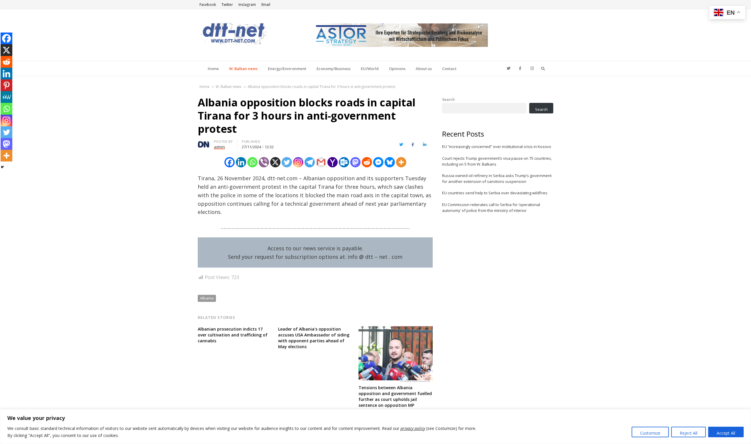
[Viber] (264, 162)
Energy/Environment (287, 68)
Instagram (247, 4)
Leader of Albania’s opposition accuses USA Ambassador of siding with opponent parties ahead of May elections (313, 337)
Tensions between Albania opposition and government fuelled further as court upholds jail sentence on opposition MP (395, 396)
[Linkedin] (241, 162)
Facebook (207, 4)
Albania (207, 298)
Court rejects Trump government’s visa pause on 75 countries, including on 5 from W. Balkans (497, 161)
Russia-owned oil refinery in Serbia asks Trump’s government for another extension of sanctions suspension (497, 178)
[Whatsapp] (252, 162)
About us (424, 68)
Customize (650, 433)
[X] (275, 162)
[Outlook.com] (344, 162)
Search (448, 99)
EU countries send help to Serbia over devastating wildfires (494, 192)
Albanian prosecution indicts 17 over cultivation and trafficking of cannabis (233, 334)
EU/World (370, 68)
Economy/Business (334, 68)
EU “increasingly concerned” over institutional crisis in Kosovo (496, 146)
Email (265, 4)
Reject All (688, 433)
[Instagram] (298, 162)
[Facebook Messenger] (378, 162)
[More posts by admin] (203, 142)
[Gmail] (321, 162)
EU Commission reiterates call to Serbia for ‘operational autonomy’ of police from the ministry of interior (491, 207)
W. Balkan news (243, 68)
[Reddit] (367, 162)
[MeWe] (6, 97)
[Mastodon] (355, 162)
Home (213, 68)
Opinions (397, 68)
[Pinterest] (6, 85)
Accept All (726, 433)
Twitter (227, 4)
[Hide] (2, 167)
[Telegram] (310, 162)
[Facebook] (229, 162)
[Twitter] (287, 162)
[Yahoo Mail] (332, 162)
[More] (401, 162)
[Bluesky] (390, 162)
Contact (449, 68)
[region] (375, 426)
